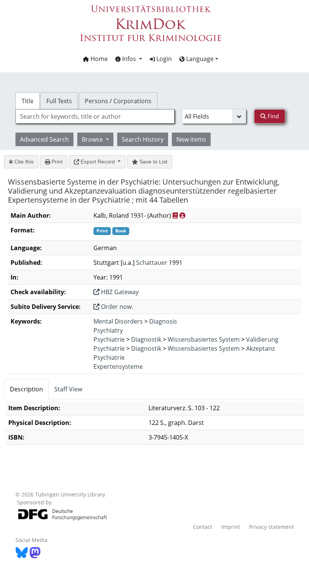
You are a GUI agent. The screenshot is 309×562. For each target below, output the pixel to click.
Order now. (116, 306)
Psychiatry (108, 330)
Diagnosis (163, 321)
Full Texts (59, 101)
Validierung (262, 339)
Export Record (97, 162)
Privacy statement (271, 526)
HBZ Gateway (119, 292)
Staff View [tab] (68, 389)
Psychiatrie (109, 339)
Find (272, 116)
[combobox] (94, 116)
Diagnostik (146, 339)
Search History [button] (143, 139)
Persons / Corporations (118, 101)
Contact (202, 526)
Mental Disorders (118, 321)
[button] (129, 59)
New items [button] (191, 139)
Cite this (23, 162)
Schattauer (151, 262)
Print (56, 162)
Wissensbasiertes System (204, 339)
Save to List (152, 162)
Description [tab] (26, 389)
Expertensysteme (118, 366)
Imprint (230, 526)
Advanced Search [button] (44, 139)
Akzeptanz (260, 348)
